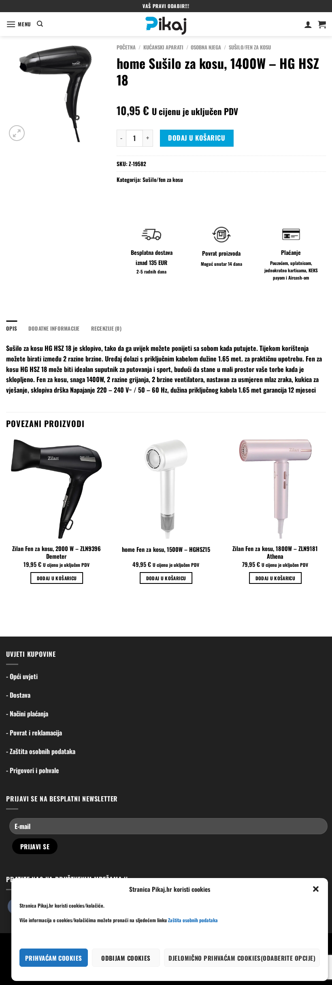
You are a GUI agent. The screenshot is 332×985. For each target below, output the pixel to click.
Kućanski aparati (163, 47)
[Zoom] (17, 133)
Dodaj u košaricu (196, 138)
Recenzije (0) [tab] (106, 328)
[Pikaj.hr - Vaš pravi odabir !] (166, 24)
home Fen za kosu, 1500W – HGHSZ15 (166, 549)
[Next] (325, 518)
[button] (316, 889)
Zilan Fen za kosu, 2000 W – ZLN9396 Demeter (56, 552)
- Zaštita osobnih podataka (40, 751)
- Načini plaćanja (27, 713)
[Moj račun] (308, 24)
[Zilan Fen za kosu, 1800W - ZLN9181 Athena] (275, 489)
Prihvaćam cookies (53, 957)
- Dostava (18, 695)
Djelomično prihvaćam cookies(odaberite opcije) (241, 957)
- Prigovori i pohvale (32, 770)
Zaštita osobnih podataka (193, 920)
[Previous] (6, 518)
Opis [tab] (11, 328)
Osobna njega (206, 47)
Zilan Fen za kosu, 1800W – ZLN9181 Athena (275, 552)
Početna (126, 47)
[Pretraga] (40, 24)
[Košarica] (322, 24)
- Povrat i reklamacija (34, 732)
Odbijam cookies (126, 957)
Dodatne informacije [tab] (54, 328)
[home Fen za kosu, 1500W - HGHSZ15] (166, 489)
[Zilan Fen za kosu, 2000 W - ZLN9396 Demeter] (56, 489)
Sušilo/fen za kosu (250, 47)
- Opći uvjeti (22, 676)
